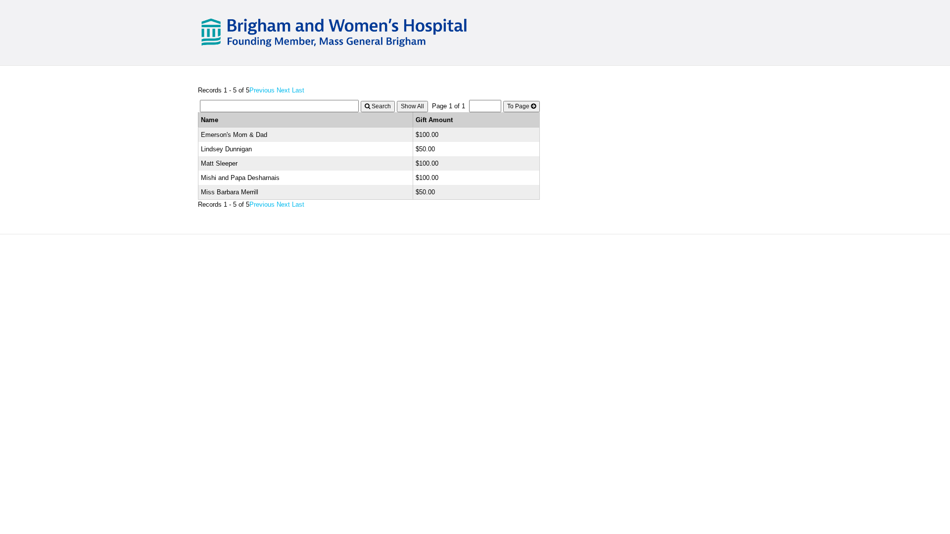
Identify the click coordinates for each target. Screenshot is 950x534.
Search (380, 106)
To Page (519, 106)
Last (298, 90)
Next (283, 90)
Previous (262, 90)
